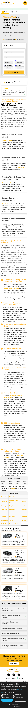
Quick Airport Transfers (11, 288)
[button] (14, 704)
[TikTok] (18, 674)
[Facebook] (8, 674)
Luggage (18, 65)
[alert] (14, 695)
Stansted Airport (6, 204)
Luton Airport (21, 167)
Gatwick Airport (6, 182)
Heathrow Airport (7, 140)
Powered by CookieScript (14, 706)
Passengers (8, 65)
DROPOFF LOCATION (9, 55)
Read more (19, 689)
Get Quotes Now (13, 72)
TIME (17, 60)
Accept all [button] (7, 700)
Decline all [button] (20, 700)
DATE (6, 60)
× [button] (26, 683)
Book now (13, 663)
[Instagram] (13, 674)
